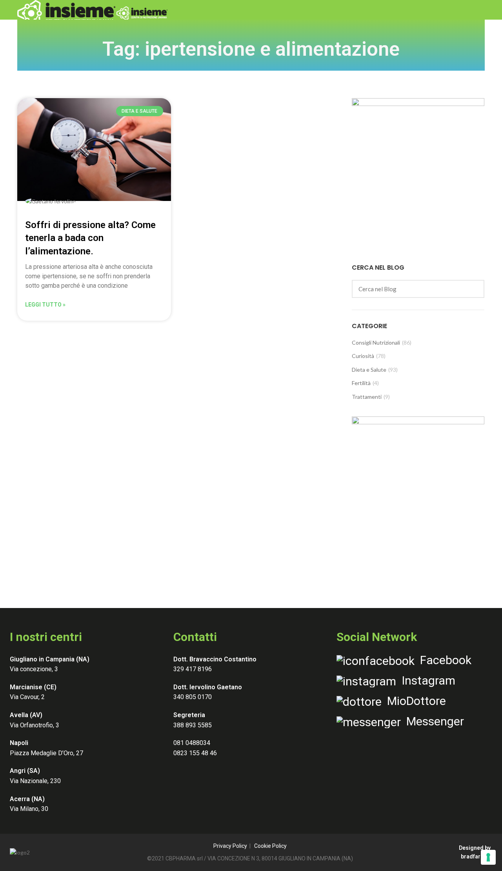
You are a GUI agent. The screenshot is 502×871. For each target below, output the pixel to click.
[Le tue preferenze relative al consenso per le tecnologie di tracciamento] (488, 857)
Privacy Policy (230, 846)
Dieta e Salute (369, 369)
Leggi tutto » (45, 304)
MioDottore (414, 701)
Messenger (432, 721)
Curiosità (363, 355)
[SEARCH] (474, 289)
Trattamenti (367, 396)
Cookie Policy (270, 846)
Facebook (443, 660)
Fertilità (361, 383)
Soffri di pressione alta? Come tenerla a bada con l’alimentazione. (90, 238)
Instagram (425, 680)
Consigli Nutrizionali (376, 342)
